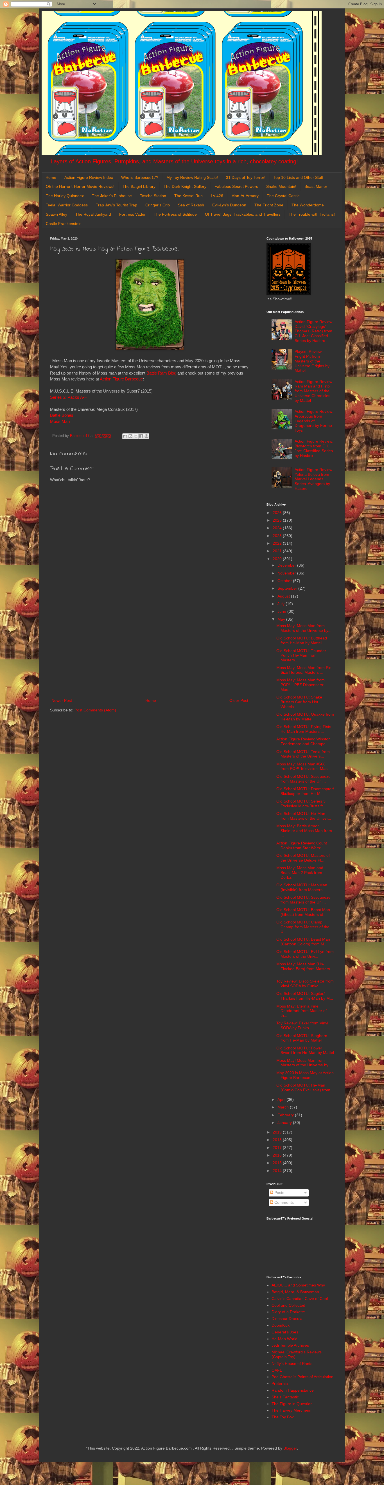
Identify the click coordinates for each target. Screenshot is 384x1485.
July (281, 603)
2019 (278, 1132)
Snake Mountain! (281, 186)
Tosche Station (153, 195)
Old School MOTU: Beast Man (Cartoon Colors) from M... (303, 941)
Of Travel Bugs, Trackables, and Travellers (243, 214)
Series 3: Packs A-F (68, 397)
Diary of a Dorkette (288, 1312)
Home (51, 177)
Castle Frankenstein (64, 223)
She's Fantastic (285, 1397)
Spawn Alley (56, 214)
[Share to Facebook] (141, 436)
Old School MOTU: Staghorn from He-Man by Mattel (301, 1038)
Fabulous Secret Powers (236, 186)
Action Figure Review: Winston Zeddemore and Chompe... (303, 741)
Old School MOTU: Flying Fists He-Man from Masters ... (303, 729)
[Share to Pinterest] (146, 436)
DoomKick (281, 1325)
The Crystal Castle (283, 195)
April (281, 1099)
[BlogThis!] (130, 436)
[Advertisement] (150, 650)
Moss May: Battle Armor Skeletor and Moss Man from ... (304, 831)
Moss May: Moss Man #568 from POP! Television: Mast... (304, 766)
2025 (278, 520)
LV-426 (217, 195)
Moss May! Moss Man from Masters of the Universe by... (303, 1062)
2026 (278, 512)
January (285, 1122)
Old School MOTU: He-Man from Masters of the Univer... (303, 816)
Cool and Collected (288, 1305)
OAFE (277, 1370)
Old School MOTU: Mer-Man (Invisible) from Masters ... (301, 887)
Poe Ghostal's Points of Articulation (302, 1376)
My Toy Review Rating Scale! (192, 177)
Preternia (280, 1383)
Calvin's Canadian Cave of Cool (300, 1298)
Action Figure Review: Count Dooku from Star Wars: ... (301, 845)
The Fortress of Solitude (175, 214)
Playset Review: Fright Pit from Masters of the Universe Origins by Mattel (312, 361)
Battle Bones (61, 415)
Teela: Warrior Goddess (67, 205)
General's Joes (285, 1332)
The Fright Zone (268, 205)
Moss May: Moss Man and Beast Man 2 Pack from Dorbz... (299, 873)
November (287, 573)
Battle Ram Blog (161, 373)
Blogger (290, 1448)
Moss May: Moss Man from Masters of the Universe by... (303, 628)
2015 (278, 1162)
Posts (278, 1192)
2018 (278, 1139)
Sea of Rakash (191, 205)
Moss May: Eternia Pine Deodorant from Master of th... (301, 1011)
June (282, 611)
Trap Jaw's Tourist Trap (116, 205)
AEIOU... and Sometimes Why (298, 1285)
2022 (278, 543)
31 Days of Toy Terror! (245, 177)
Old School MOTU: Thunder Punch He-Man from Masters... (301, 655)
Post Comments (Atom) (95, 710)
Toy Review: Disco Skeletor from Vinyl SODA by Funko (305, 983)
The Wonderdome (308, 205)
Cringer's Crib (157, 205)
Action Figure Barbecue (121, 379)
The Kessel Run (188, 195)
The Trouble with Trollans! (312, 214)
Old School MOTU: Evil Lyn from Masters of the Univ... (305, 954)
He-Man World (284, 1339)
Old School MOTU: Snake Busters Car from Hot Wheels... (299, 702)
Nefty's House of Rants (292, 1363)
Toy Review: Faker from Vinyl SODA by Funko (302, 1025)
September (287, 588)
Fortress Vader (132, 214)
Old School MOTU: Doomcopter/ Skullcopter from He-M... (305, 791)
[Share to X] (136, 436)
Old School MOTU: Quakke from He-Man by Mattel (305, 716)
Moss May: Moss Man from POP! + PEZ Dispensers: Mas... (300, 685)
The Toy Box (283, 1417)
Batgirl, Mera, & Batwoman (295, 1292)
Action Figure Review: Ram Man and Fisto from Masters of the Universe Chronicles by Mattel (314, 391)
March (283, 1107)
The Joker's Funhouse (112, 195)
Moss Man (60, 421)
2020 (278, 558)
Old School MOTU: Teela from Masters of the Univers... (303, 754)
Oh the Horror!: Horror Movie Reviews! (80, 186)
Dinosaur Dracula (287, 1318)
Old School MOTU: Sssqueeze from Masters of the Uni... (303, 778)
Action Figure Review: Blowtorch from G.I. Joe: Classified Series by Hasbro (314, 448)
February (286, 1115)
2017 (278, 1147)
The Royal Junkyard (93, 214)
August (284, 596)
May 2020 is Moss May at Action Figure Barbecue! (305, 1075)
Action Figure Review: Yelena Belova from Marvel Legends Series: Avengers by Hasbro (314, 479)
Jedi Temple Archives (290, 1345)
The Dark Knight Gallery (185, 186)
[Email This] (125, 436)
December (287, 565)
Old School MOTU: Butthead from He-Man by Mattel (301, 640)
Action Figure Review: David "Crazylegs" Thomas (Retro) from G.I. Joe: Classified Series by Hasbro (314, 331)
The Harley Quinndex (65, 195)
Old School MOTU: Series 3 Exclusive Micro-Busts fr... (301, 803)
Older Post (238, 700)
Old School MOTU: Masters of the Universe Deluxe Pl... (303, 857)
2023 (278, 535)
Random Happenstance (293, 1390)
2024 (278, 528)
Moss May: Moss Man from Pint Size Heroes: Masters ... (304, 670)
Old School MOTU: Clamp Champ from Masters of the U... (302, 927)
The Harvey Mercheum (292, 1410)
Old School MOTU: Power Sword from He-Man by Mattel (305, 1050)
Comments (283, 1202)
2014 (278, 1170)
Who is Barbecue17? (139, 177)
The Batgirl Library (139, 186)
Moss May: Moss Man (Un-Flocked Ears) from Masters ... (303, 969)
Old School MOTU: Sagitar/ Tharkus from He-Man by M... (304, 995)
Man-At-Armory (245, 195)
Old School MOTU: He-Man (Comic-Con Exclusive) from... (305, 1087)
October (285, 580)
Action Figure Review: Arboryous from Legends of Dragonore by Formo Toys (314, 420)
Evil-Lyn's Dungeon (229, 205)
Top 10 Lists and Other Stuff (298, 177)
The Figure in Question (292, 1403)
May (281, 619)
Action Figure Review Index (88, 177)
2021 (278, 551)
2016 (278, 1155)
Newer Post (61, 700)
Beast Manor (315, 186)
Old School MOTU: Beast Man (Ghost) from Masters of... (303, 912)
